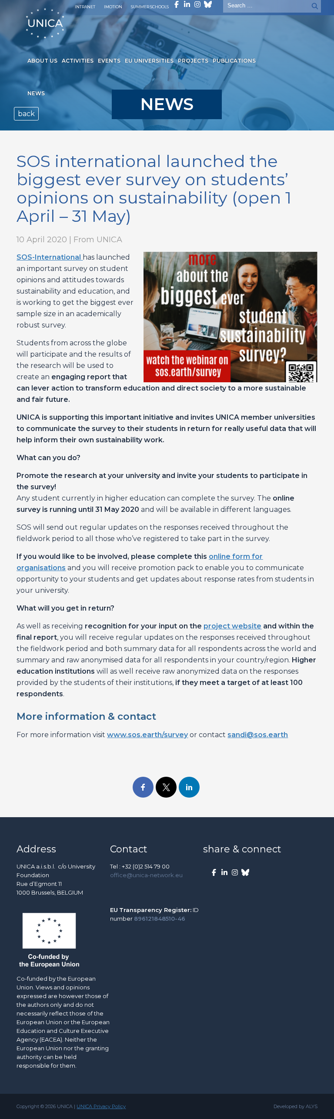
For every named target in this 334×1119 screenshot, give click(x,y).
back (26, 114)
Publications (234, 60)
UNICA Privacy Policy (101, 1106)
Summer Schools (150, 6)
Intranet (85, 6)
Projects (193, 60)
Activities (78, 60)
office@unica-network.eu (146, 875)
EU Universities (149, 60)
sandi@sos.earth (257, 735)
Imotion (113, 6)
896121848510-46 (159, 918)
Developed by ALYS (295, 1106)
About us (42, 60)
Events (109, 60)
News (36, 93)
